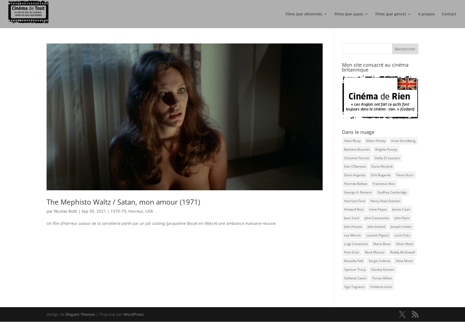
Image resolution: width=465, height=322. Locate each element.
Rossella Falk (353, 261)
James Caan (401, 209)
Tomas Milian (382, 278)
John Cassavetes (377, 218)
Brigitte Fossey (386, 149)
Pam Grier (352, 252)
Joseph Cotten (401, 226)
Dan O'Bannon (355, 166)
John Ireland (376, 226)
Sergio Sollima (379, 261)
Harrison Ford (354, 201)
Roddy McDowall (402, 252)
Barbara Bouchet (357, 149)
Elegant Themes (80, 314)
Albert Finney (376, 140)
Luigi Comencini (356, 244)
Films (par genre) (390, 14)
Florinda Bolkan (355, 183)
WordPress (134, 314)
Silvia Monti (404, 261)
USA (149, 211)
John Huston (353, 226)
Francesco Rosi (384, 183)
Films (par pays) (348, 14)
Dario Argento (354, 175)
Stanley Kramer (382, 269)
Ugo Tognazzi (354, 286)
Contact (449, 14)
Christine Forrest (356, 158)
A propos (426, 14)
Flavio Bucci (405, 175)
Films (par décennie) (304, 14)
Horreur (135, 211)
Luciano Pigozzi (377, 235)
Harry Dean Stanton (385, 201)
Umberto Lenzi (381, 286)
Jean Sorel (351, 218)
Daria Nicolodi (382, 166)
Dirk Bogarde (381, 175)
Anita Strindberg (403, 140)
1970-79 (118, 211)
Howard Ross (354, 209)
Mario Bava (381, 244)
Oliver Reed (404, 244)
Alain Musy (352, 140)
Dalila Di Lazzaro (387, 158)
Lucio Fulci (402, 235)
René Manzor (375, 252)
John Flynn (402, 218)
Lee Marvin (352, 235)
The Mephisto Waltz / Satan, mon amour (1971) (123, 202)
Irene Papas (378, 209)
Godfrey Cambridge (392, 192)
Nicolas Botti (65, 211)
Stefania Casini (355, 278)
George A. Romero (358, 192)
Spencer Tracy (355, 269)
